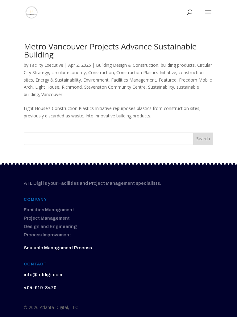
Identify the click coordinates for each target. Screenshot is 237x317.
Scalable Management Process (58, 247)
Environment (96, 80)
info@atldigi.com (43, 274)
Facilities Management (133, 80)
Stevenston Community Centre (115, 87)
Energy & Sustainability (58, 80)
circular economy (69, 72)
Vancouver (51, 94)
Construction (101, 72)
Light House (47, 87)
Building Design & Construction (127, 65)
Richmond (72, 87)
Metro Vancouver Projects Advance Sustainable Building (110, 50)
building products (178, 65)
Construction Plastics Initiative (146, 72)
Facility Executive (46, 65)
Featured (168, 80)
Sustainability (161, 87)
